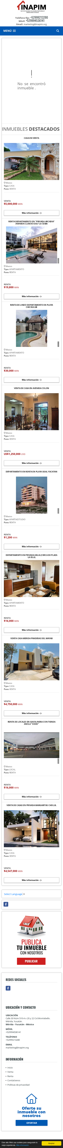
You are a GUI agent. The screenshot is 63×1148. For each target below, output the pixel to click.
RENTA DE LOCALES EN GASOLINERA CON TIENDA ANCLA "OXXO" (31, 723)
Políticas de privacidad (18, 1084)
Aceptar (51, 1143)
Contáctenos (13, 1080)
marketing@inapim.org (17, 1047)
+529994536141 (35, 20)
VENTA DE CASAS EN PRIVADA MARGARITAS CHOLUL (31, 805)
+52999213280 (39, 17)
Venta (10, 1071)
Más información (22, 1145)
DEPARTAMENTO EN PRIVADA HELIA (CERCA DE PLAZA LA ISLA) (31, 556)
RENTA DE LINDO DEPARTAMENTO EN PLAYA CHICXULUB (31, 306)
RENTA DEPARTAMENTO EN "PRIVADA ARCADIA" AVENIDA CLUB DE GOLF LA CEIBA (31, 222)
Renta (10, 1076)
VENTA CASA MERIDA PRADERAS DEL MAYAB (31, 638)
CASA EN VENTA (31, 138)
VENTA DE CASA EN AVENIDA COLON (31, 388)
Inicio (10, 1067)
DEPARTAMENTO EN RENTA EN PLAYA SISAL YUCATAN (31, 472)
